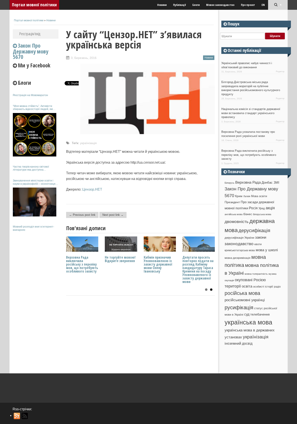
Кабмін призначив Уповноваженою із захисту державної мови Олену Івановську (158, 264)
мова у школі (267, 250)
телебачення (260, 314)
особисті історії (263, 286)
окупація (229, 280)
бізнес (247, 214)
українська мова (248, 322)
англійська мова (233, 214)
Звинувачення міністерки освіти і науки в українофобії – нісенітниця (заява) (34, 182)
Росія (253, 208)
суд (246, 314)
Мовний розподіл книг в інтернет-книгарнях (33, 228)
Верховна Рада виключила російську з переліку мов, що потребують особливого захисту (82, 264)
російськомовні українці (245, 300)
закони (260, 237)
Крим (238, 196)
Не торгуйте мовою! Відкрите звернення (120, 259)
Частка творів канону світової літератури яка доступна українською (31, 168)
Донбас (267, 182)
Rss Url (17, 416)
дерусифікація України (239, 237)
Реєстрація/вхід (29, 34)
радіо (277, 286)
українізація (88, 143)
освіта (247, 286)
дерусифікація (254, 230)
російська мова (242, 293)
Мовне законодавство (220, 5)
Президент (232, 202)
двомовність (237, 221)
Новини (162, 5)
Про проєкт (248, 5)
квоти (258, 244)
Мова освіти (259, 196)
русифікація (239, 307)
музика (272, 274)
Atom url (25, 416)
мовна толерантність (256, 274)
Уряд (262, 208)
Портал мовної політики (34, 5)
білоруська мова (262, 214)
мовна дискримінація (237, 257)
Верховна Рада (248, 182)
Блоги (196, 5)
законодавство (239, 243)
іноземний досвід (238, 343)
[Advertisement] (35, 299)
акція (270, 208)
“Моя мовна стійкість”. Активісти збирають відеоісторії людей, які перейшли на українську (33, 108)
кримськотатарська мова (240, 250)
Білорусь (229, 182)
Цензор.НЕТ (92, 189)
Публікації (179, 5)
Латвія (246, 196)
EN (263, 5)
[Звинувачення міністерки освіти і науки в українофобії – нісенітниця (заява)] (34, 202)
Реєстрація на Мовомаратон (30, 95)
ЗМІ (276, 182)
